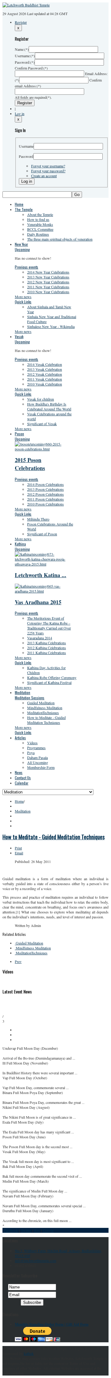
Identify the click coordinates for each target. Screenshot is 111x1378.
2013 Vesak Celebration (44, 369)
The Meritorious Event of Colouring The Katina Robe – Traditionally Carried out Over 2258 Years (49, 625)
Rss (37, 1230)
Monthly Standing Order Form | (40, 1324)
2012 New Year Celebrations (48, 281)
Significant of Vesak (42, 423)
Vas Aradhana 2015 (38, 602)
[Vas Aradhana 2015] (42, 591)
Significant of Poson (42, 533)
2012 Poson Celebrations (45, 494)
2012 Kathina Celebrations (46, 647)
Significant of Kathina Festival (49, 682)
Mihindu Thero (38, 519)
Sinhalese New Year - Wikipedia (51, 326)
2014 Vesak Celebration (44, 364)
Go (77, 194)
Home (19, 801)
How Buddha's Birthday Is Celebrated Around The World (49, 406)
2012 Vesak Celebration (44, 374)
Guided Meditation (41, 702)
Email (19, 852)
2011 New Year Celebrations (48, 286)
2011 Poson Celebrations (45, 499)
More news (23, 296)
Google (48, 1230)
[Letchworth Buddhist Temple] (26, 4)
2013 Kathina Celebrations (46, 642)
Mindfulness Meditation (44, 707)
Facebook (11, 1230)
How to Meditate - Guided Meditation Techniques (46, 720)
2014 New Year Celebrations (48, 272)
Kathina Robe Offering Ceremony (51, 677)
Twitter (26, 1230)
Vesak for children (40, 399)
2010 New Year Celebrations (48, 291)
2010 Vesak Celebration (44, 383)
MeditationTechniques (43, 712)
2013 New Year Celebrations (48, 276)
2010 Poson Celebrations (45, 503)
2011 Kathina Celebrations (46, 652)
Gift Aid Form (77, 1324)
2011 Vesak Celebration (44, 379)
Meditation (23, 811)
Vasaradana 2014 (39, 637)
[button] (19, 113)
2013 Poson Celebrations (45, 489)
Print (18, 847)
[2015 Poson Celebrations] (42, 448)
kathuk (29, 1353)
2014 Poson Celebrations (45, 484)
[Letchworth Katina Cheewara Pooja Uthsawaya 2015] (42, 563)
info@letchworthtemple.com (35, 1260)
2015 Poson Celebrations (30, 464)
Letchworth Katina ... (40, 575)
